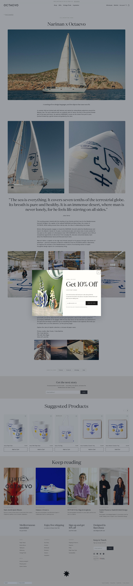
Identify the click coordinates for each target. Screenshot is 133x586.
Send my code (92, 303)
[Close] (98, 272)
